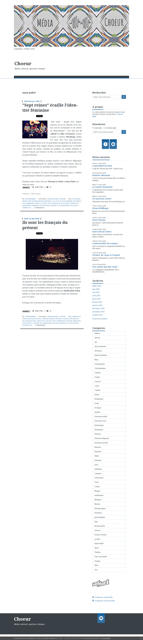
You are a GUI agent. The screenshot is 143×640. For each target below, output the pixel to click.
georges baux (68, 319)
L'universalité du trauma (105, 243)
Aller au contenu (7, 2)
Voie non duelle (101, 556)
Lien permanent (30, 199)
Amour (97, 338)
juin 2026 (96, 289)
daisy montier (45, 205)
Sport (97, 548)
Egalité (97, 412)
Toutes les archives (99, 319)
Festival (98, 434)
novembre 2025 (98, 312)
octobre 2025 (97, 315)
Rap (96, 521)
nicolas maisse (64, 203)
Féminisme (99, 429)
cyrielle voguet (41, 203)
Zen (96, 570)
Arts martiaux (100, 346)
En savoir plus (106, 638)
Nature (97, 504)
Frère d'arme (99, 220)
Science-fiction (100, 535)
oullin (72, 205)
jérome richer (31, 321)
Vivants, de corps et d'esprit (106, 255)
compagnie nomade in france (51, 319)
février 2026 (97, 302)
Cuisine (97, 390)
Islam (97, 456)
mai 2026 (96, 292)
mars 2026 (96, 299)
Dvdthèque (99, 399)
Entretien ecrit (100, 421)
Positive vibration (101, 175)
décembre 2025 (98, 308)
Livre (97, 482)
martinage (48, 201)
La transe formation (102, 187)
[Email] (113, 144)
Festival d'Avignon (102, 438)
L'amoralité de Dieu (102, 165)
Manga (97, 491)
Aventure (98, 351)
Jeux (96, 464)
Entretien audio (53, 199)
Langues (98, 473)
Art (96, 342)
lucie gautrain (52, 203)
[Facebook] (105, 144)
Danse (97, 394)
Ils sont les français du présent (45, 225)
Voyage (97, 561)
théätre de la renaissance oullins (46, 323)
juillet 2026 (96, 286)
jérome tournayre (32, 205)
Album (97, 333)
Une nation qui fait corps (104, 266)
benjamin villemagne (65, 321)
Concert (98, 381)
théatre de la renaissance (60, 205)
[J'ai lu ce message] (141, 638)
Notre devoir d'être (101, 231)
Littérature (99, 478)
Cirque (97, 377)
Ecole (97, 403)
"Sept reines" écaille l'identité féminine (50, 107)
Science (98, 530)
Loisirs (97, 486)
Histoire (98, 447)
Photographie (100, 508)
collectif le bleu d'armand (62, 201)
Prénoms (98, 513)
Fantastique (99, 425)
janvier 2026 (97, 305)
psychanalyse (100, 517)
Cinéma (98, 372)
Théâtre (63, 199)
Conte (97, 386)
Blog (96, 359)
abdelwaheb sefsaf (34, 319)
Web (96, 565)
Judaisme (98, 469)
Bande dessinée (101, 355)
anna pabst (30, 203)
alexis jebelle (27, 323)
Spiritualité (99, 543)
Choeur (22, 63)
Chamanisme (100, 364)
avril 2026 (96, 295)
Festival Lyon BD (101, 443)
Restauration (100, 526)
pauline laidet (51, 321)
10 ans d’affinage (100, 208)
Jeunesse (98, 460)
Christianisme (100, 368)
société (97, 539)
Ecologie (98, 408)
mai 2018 (29, 325)
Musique (98, 499)
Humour (98, 451)
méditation (99, 495)
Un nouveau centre (101, 198)
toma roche (41, 321)
